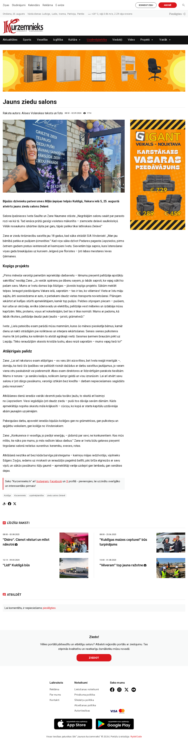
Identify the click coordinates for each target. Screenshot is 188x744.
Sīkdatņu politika (84, 700)
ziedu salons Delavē (56, 495)
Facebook (56, 481)
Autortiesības (82, 710)
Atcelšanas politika (85, 705)
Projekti (145, 39)
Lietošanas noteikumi (86, 689)
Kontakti (54, 700)
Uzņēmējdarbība (97, 39)
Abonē (167, 5)
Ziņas (6, 5)
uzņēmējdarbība (36, 495)
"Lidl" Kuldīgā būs (16, 565)
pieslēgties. (49, 608)
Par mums (55, 694)
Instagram (42, 481)
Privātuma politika (84, 694)
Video (131, 39)
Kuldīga (7, 495)
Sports (27, 39)
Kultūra (72, 39)
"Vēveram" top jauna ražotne (122, 565)
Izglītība (58, 39)
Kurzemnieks (20, 495)
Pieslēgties (175, 13)
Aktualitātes (10, 39)
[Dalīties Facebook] (9, 503)
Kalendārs (34, 5)
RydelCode (136, 736)
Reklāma (48, 5)
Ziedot (94, 657)
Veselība (42, 39)
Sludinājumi (19, 5)
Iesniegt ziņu (146, 5)
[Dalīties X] (14, 503)
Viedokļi (117, 39)
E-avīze (60, 5)
